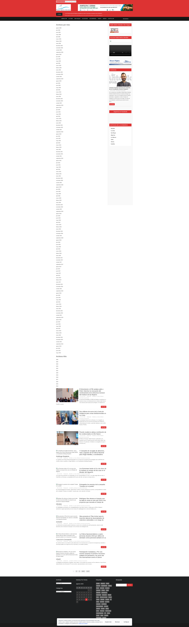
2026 (57, 359)
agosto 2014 (58, 346)
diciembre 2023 (59, 98)
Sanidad (106, 615)
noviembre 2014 (59, 339)
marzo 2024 (58, 92)
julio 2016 (58, 295)
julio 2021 (58, 162)
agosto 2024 (58, 81)
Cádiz (107, 590)
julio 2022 (58, 136)
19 (81, 597)
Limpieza (98, 604)
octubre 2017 (59, 262)
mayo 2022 (58, 140)
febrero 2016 (58, 306)
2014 (57, 386)
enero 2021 (58, 176)
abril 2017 (58, 275)
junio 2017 (58, 271)
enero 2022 (58, 149)
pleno (97, 610)
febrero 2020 (58, 200)
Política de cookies (82, 623)
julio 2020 (58, 189)
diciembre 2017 (59, 257)
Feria (97, 597)
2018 (57, 377)
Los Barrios (71, 488)
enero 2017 (58, 282)
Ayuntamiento (104, 585)
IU (110, 599)
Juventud (102, 601)
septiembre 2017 (59, 264)
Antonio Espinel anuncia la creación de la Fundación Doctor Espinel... (119, 88)
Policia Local (108, 610)
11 (79, 594)
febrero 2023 (58, 120)
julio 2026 (58, 30)
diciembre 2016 (59, 284)
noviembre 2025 (59, 47)
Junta (97, 601)
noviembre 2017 (59, 260)
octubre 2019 (59, 209)
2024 (57, 364)
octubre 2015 (59, 315)
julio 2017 (58, 268)
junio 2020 (58, 191)
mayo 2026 (58, 34)
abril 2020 (58, 195)
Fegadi (109, 594)
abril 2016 (58, 302)
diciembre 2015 (59, 310)
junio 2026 (58, 32)
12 (81, 594)
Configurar (126, 622)
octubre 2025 (59, 50)
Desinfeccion (104, 592)
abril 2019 (58, 222)
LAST (88, 571)
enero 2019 (58, 229)
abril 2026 (58, 36)
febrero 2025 (58, 67)
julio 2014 (58, 348)
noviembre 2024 (59, 74)
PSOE (108, 613)
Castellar (113, 144)
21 (86, 597)
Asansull (98, 585)
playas (107, 608)
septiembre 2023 (59, 105)
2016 (57, 381)
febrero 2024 (58, 94)
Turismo (104, 617)
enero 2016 (58, 308)
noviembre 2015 (59, 313)
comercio (98, 590)
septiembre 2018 (59, 237)
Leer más (104, 406)
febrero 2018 (58, 253)
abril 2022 (58, 142)
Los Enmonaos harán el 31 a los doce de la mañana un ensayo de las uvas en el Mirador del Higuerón (92, 470)
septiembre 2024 (59, 78)
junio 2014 (58, 350)
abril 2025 (58, 63)
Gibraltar (94, 396)
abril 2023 (58, 116)
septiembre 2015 (59, 317)
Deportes (98, 592)
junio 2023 (58, 111)
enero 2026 (58, 43)
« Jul (77, 603)
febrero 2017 (58, 279)
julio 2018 (58, 242)
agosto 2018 (58, 240)
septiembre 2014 (59, 344)
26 (81, 599)
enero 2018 (58, 255)
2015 (57, 383)
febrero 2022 (58, 147)
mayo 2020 (58, 193)
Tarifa (112, 139)
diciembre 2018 (59, 231)
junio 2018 (58, 244)
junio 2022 (58, 138)
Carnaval (102, 588)
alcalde (97, 583)
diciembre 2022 (59, 125)
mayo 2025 (58, 61)
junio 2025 (58, 58)
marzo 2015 (58, 330)
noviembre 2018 (59, 233)
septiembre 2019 (59, 211)
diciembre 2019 (59, 204)
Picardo (102, 608)
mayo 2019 (58, 220)
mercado (106, 606)
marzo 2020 (58, 198)
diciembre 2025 (59, 45)
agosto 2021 (58, 160)
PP (105, 613)
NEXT (83, 571)
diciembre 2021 (59, 151)
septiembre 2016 (59, 290)
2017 (57, 379)
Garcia (97, 599)
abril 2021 (58, 169)
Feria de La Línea (103, 597)
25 (79, 599)
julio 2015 (58, 321)
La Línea (98, 396)
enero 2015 (58, 335)
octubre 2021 (59, 156)
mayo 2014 (58, 352)
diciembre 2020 (59, 178)
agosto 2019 (58, 213)
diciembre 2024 (59, 72)
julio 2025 (58, 56)
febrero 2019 (58, 226)
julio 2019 (58, 215)
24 (77, 599)
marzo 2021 (58, 171)
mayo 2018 (58, 246)
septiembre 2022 (59, 131)
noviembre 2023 (59, 100)
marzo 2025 (58, 65)
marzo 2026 (58, 39)
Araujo (107, 583)
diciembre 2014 (59, 337)
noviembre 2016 (59, 286)
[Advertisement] (120, 176)
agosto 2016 (58, 293)
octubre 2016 (59, 288)
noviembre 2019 (59, 207)
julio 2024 (58, 83)
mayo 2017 (58, 273)
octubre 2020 (59, 182)
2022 (57, 368)
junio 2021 (58, 165)
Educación (104, 594)
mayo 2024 (58, 87)
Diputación (98, 594)
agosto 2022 (58, 134)
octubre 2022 (59, 129)
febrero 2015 (58, 332)
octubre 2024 (59, 76)
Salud (102, 615)
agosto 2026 (58, 28)
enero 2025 (58, 69)
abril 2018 (58, 248)
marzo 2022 (58, 145)
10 (77, 594)
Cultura (103, 590)
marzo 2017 (58, 277)
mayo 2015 (58, 326)
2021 (57, 370)
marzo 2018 (58, 251)
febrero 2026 (58, 41)
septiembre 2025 (59, 52)
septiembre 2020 (59, 184)
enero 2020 (58, 202)
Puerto (97, 615)
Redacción (89, 396)
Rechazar (117, 622)
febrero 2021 (58, 173)
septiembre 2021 (59, 158)
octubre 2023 (59, 103)
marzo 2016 (58, 304)
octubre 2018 (59, 235)
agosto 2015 (58, 319)
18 (79, 597)
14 (86, 594)
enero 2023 (58, 123)
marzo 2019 (58, 224)
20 (84, 597)
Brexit (97, 588)
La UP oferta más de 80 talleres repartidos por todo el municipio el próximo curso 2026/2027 (83, 13)
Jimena (112, 141)
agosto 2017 (58, 266)
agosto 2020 (58, 187)
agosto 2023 (58, 107)
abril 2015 (58, 328)
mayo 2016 (58, 299)
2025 (57, 361)
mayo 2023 (58, 114)
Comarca (107, 588)
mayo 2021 (58, 167)
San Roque (113, 132)
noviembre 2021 (59, 153)
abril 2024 (58, 89)
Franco (110, 597)
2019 (57, 375)
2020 (57, 372)
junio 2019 (58, 218)
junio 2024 (58, 85)
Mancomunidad (99, 606)
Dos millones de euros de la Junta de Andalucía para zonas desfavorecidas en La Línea (92, 413)
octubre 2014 (59, 341)
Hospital (107, 599)
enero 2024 (58, 96)
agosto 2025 (58, 54)
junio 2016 (58, 297)
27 (84, 599)
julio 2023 (58, 109)
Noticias (101, 396)
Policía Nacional (99, 613)
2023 (57, 366)
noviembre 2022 (59, 127)
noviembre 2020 (59, 180)
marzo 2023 (58, 118)
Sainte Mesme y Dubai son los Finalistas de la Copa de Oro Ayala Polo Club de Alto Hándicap (83, 15)
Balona (109, 585)
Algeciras (113, 135)
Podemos (102, 610)
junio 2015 (58, 324)
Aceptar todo (108, 622)
